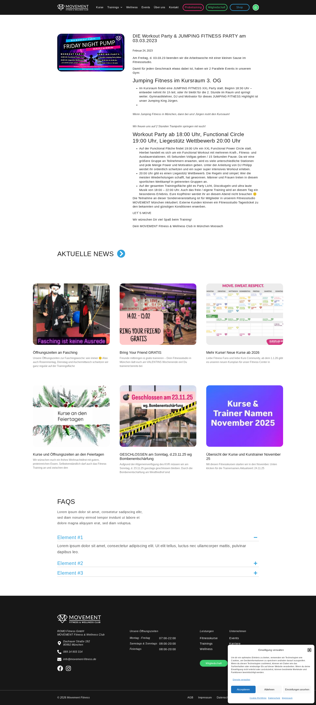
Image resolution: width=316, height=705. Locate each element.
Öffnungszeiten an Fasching (55, 352)
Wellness (132, 7)
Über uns (159, 7)
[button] (309, 650)
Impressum (287, 698)
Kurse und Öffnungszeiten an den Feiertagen (68, 454)
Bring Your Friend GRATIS (140, 352)
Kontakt (174, 7)
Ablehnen (269, 689)
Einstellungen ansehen (297, 689)
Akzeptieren (243, 689)
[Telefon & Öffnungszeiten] (256, 7)
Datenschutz (274, 698)
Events (146, 7)
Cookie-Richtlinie (258, 698)
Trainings (113, 7)
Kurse (100, 7)
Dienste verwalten (241, 679)
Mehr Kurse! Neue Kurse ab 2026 (232, 352)
